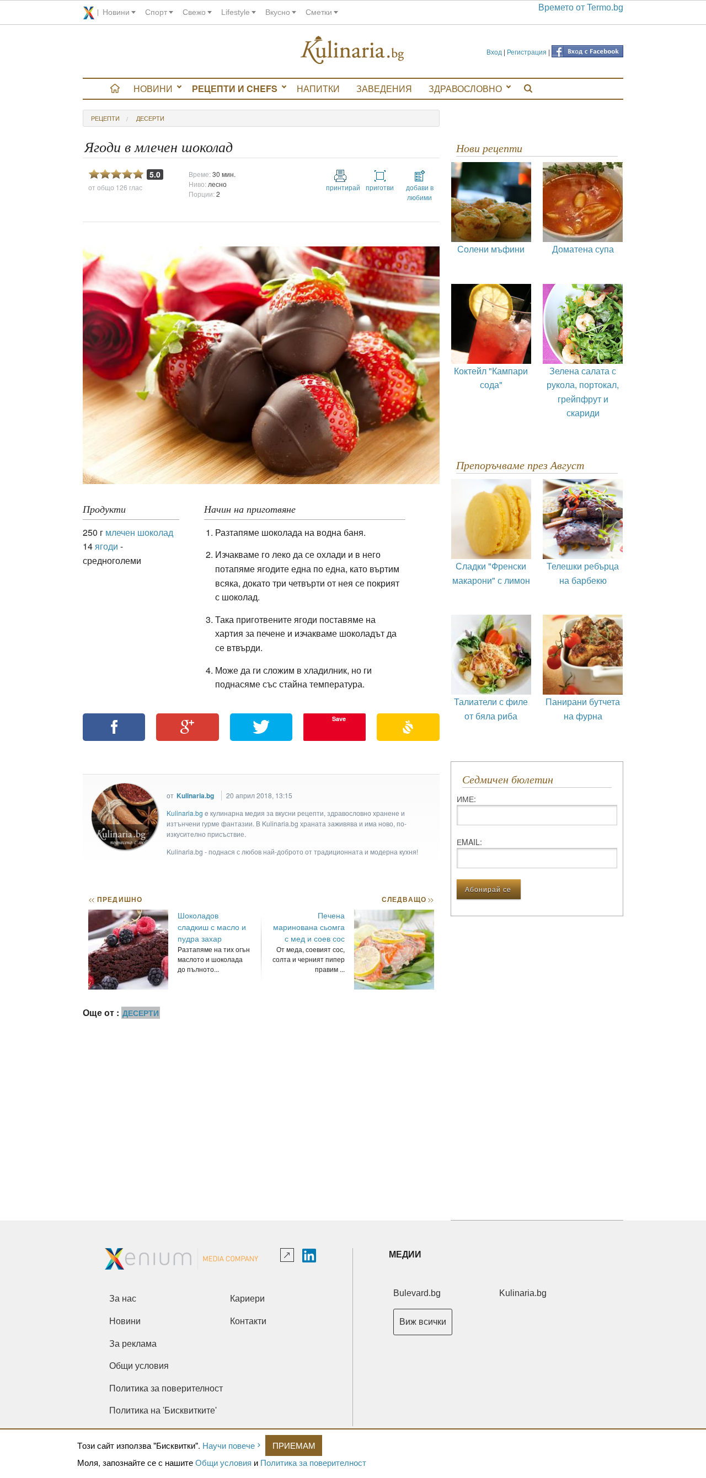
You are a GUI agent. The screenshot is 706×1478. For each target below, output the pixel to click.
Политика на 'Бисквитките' (163, 1410)
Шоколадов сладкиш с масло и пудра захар (212, 927)
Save (339, 718)
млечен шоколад (139, 532)
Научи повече (228, 1445)
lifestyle (235, 12)
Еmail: (469, 841)
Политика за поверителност (313, 1462)
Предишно (115, 899)
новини (116, 12)
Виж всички (422, 1321)
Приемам (293, 1445)
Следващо (407, 899)
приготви (380, 187)
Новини (153, 88)
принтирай (340, 187)
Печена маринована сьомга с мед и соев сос (309, 927)
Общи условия (223, 1462)
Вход (494, 51)
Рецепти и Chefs (234, 88)
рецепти (105, 118)
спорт (156, 12)
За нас (122, 1298)
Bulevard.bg (417, 1293)
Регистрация (527, 51)
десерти (150, 118)
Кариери (247, 1298)
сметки (319, 12)
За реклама (133, 1343)
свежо (194, 12)
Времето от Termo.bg (580, 7)
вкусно (277, 12)
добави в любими (420, 192)
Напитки (318, 88)
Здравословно (465, 88)
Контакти (248, 1321)
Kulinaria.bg (195, 795)
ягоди (106, 546)
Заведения (384, 88)
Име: (466, 798)
